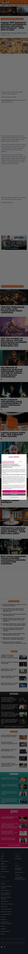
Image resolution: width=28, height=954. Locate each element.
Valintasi (20, 461)
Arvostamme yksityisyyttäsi (8, 461)
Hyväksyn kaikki (14, 491)
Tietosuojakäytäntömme (14, 497)
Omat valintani (14, 494)
